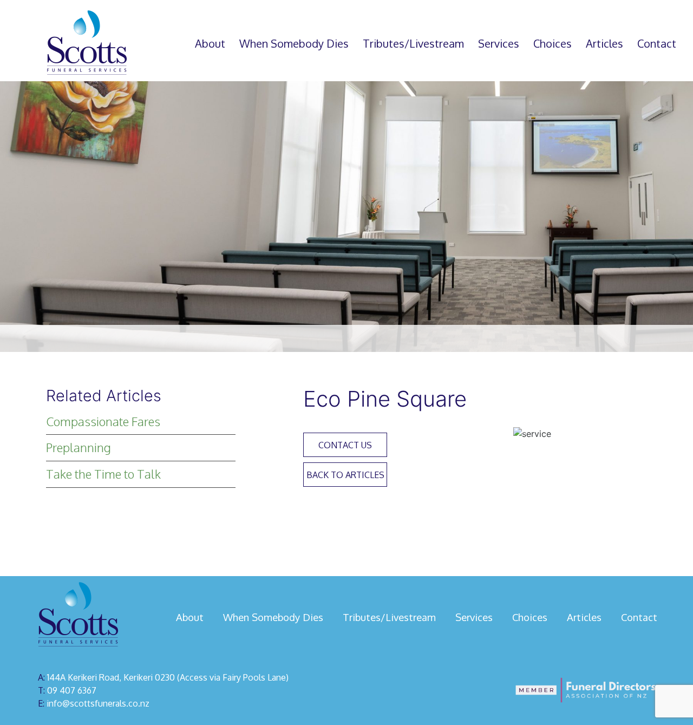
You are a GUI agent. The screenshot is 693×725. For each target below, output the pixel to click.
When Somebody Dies (294, 43)
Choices (552, 43)
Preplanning (78, 447)
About (210, 43)
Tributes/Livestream (413, 43)
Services (498, 43)
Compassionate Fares (103, 421)
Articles (604, 43)
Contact (656, 43)
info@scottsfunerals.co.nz (98, 703)
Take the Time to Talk (103, 473)
